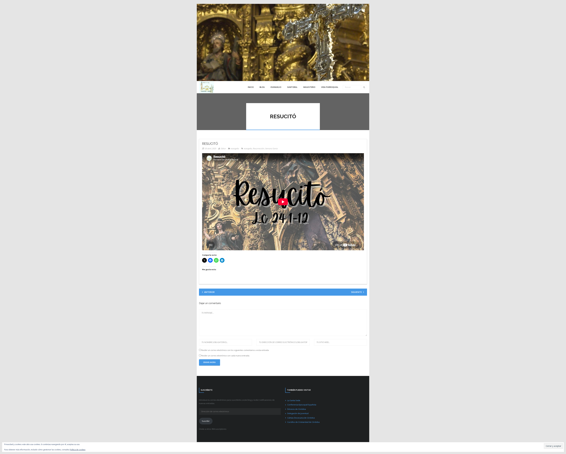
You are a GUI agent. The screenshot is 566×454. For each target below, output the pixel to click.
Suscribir (206, 421)
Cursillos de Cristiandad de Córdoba (303, 422)
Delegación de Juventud (297, 413)
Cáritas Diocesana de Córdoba (301, 417)
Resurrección (258, 148)
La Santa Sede (293, 400)
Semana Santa (271, 148)
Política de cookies (77, 449)
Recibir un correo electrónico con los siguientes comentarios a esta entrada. (235, 350)
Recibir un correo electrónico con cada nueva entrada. (225, 355)
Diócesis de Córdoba (296, 409)
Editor (223, 148)
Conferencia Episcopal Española (301, 404)
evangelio (235, 148)
